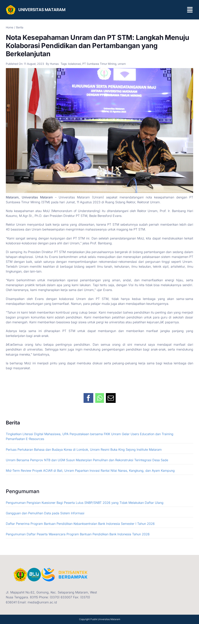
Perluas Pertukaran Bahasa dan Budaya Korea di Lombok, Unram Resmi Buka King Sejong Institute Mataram (84, 449)
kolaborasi (74, 63)
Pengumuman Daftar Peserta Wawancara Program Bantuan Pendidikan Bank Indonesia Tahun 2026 (78, 534)
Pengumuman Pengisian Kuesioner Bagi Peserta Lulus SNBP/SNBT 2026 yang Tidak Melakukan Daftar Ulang (84, 503)
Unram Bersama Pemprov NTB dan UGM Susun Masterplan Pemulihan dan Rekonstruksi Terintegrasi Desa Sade (87, 460)
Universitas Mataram (109, 619)
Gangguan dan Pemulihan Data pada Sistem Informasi (45, 513)
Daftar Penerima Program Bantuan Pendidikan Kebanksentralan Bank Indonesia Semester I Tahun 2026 (80, 524)
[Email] (111, 396)
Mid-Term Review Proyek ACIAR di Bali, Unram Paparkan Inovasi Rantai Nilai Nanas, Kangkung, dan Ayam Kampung (90, 470)
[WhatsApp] (99, 396)
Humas (54, 63)
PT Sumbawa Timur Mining (99, 63)
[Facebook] (88, 396)
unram (122, 63)
